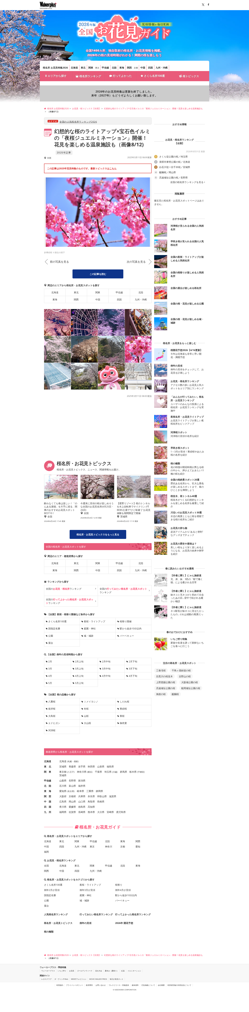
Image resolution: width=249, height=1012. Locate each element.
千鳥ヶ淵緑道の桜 (181, 670)
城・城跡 (88, 635)
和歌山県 (102, 796)
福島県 (110, 766)
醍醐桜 (175, 694)
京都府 (72, 796)
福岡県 (62, 812)
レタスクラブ (46, 979)
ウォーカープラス (48, 971)
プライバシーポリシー (74, 985)
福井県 (81, 785)
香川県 (62, 806)
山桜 (86, 716)
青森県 (72, 766)
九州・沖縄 (162, 67)
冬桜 (86, 708)
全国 (46, 865)
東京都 (62, 771)
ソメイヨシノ (91, 701)
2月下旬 (133, 661)
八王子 (71, 771)
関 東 (47, 771)
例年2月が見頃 (52, 890)
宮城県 (62, 766)
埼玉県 (107, 771)
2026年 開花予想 (124, 923)
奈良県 (91, 796)
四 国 (47, 806)
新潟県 (81, 780)
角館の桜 (161, 694)
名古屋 (71, 791)
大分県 (100, 812)
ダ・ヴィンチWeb (61, 979)
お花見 (71, 971)
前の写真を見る (59, 262)
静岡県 (99, 791)
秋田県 (91, 766)
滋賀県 (112, 796)
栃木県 (133, 771)
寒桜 (122, 716)
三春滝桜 (161, 670)
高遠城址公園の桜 (165, 688)
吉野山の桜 (185, 676)
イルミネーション (134, 971)
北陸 (114, 67)
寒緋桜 (123, 708)
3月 (50, 668)
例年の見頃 (85, 923)
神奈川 (108, 846)
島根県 (100, 801)
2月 (50, 661)
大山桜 (87, 723)
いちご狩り (62, 971)
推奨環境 (89, 985)
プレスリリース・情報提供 (119, 985)
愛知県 (62, 791)
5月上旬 (79, 683)
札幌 (70, 761)
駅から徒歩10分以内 (130, 628)
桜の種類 (49, 931)
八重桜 (51, 701)
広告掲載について (148, 985)
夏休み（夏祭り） (111, 971)
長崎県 (81, 812)
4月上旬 (79, 675)
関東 (90, 67)
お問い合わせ (101, 985)
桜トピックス (191, 76)
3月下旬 (133, 668)
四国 (150, 67)
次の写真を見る (136, 262)
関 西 (47, 796)
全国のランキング (63, 588)
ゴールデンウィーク (84, 971)
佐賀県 (72, 812)
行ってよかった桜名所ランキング (133, 914)
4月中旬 (106, 675)
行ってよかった (122, 76)
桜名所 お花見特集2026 (55, 67)
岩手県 (81, 766)
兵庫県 (81, 796)
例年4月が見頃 (123, 890)
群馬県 (123, 771)
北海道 (74, 67)
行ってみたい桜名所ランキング (96, 914)
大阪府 (62, 796)
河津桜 (51, 730)
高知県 (91, 806)
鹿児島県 (121, 812)
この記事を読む (98, 274)
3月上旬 (79, 668)
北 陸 (47, 785)
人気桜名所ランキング (56, 914)
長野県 (72, 780)
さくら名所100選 (154, 76)
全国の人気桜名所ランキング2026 (78, 121)
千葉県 (98, 771)
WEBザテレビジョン (78, 979)
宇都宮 (141, 771)
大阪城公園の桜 (189, 682)
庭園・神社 (90, 628)
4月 (50, 675)
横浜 (90, 771)
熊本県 (91, 812)
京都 (136, 67)
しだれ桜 (124, 701)
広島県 (62, 801)
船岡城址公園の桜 (190, 688)
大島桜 (51, 716)
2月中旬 (106, 661)
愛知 (138, 846)
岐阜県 (80, 791)
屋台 (50, 642)
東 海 (47, 791)
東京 (97, 67)
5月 (50, 683)
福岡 (46, 851)
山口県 (81, 801)
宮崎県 (110, 812)
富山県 (72, 785)
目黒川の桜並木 (164, 676)
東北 (83, 67)
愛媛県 (72, 806)
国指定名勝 (54, 628)
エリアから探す (57, 76)
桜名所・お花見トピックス (58, 923)
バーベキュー (127, 635)
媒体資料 (135, 985)
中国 (142, 67)
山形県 (100, 766)
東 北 (47, 766)
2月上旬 (79, 661)
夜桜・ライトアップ (94, 621)
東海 (121, 67)
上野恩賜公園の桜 (165, 682)
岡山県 (72, 801)
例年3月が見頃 (87, 890)
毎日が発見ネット (116, 979)
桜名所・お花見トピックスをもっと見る (98, 534)
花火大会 (98, 971)
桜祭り (118, 884)
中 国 (47, 801)
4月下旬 (133, 675)
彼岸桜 (51, 708)
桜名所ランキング (90, 76)
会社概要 (161, 985)
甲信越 (105, 67)
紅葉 (123, 971)
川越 (115, 771)
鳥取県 (91, 801)
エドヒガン (54, 723)
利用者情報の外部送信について (179, 985)
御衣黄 (123, 723)
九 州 (47, 812)
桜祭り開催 (126, 621)
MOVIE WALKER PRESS (98, 979)
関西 (129, 67)
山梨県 (62, 780)
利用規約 (59, 985)
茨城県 (62, 775)
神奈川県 (81, 771)
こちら (113, 168)
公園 (50, 635)
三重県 (90, 791)
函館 (76, 761)
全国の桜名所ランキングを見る (186, 182)
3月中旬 (106, 668)
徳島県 (81, 806)
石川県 (62, 785)
